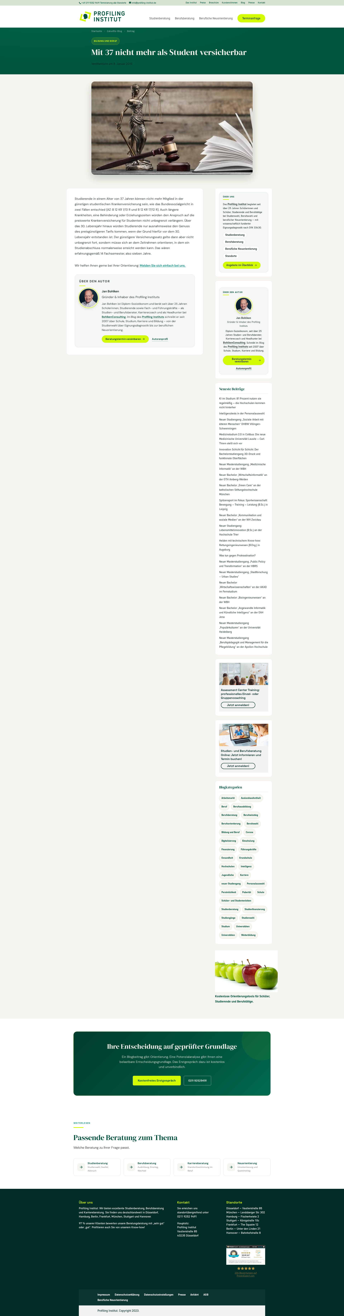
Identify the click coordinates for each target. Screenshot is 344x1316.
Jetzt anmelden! (238, 705)
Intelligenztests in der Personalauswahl (242, 413)
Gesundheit (227, 857)
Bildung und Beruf (105, 41)
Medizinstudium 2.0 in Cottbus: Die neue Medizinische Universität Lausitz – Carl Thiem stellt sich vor (242, 439)
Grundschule (245, 857)
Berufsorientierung (230, 823)
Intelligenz (246, 866)
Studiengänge (228, 917)
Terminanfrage (251, 18)
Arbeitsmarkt (228, 798)
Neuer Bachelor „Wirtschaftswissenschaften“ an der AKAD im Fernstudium (243, 587)
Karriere (244, 875)
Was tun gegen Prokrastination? (237, 555)
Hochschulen (228, 866)
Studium (225, 926)
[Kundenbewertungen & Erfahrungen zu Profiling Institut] (245, 1264)
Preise (203, 3)
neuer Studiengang (231, 883)
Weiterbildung (248, 935)
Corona (249, 832)
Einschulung (248, 840)
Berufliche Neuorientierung (216, 18)
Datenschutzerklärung (127, 1294)
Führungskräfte (248, 849)
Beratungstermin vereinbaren (123, 339)
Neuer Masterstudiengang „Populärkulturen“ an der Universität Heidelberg (239, 627)
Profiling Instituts (153, 317)
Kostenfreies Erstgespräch (157, 1080)
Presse (251, 3)
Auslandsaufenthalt (251, 798)
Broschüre (214, 3)
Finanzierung (228, 849)
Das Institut (191, 3)
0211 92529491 (197, 1080)
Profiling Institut (237, 204)
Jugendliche (227, 875)
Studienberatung (159, 18)
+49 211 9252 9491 (90, 2)
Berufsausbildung (242, 806)
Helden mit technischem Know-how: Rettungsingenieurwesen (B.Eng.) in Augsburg (240, 545)
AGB (205, 1294)
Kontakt (261, 3)
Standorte (231, 256)
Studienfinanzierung (255, 909)
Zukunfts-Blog (114, 31)
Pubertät (246, 892)
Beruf (224, 806)
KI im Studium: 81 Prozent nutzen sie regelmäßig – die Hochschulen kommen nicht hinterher (242, 403)
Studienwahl (248, 917)
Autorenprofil (160, 339)
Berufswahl (252, 823)
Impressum (103, 1294)
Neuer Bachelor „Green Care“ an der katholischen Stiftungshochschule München (240, 490)
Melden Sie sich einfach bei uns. (162, 265)
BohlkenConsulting (114, 317)
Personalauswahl (256, 883)
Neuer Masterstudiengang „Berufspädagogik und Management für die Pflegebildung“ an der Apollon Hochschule (243, 642)
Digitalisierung (228, 840)
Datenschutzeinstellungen (158, 1294)
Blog (243, 3)
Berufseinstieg (250, 815)
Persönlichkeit (228, 892)
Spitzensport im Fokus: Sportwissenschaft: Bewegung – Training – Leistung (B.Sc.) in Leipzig (243, 505)
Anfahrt (194, 1294)
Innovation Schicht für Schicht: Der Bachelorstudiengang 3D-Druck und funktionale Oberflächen (239, 454)
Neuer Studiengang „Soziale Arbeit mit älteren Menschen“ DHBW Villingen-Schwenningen (241, 424)
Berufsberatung (184, 18)
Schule (260, 892)
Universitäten (243, 926)
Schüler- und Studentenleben (236, 900)
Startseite (96, 31)
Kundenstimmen (230, 3)
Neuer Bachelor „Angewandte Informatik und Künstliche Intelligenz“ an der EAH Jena (242, 612)
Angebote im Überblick (239, 265)
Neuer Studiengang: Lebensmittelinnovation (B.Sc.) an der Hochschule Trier (240, 530)
